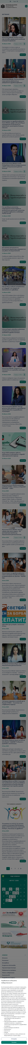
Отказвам (14, 1039)
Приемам (14, 1042)
